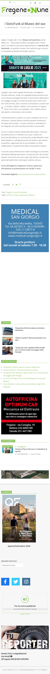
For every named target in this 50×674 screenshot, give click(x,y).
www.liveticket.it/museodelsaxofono (32, 174)
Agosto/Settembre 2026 (19, 546)
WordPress (44, 669)
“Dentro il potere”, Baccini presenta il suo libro (20, 370)
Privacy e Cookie (7, 669)
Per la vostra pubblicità (25, 606)
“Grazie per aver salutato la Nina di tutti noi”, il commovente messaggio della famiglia (30, 350)
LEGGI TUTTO (25, 614)
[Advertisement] (25, 288)
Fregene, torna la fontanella (16, 192)
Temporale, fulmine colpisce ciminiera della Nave (21, 367)
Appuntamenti (40, 27)
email (7, 656)
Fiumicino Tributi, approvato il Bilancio (20, 195)
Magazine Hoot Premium (27, 669)
